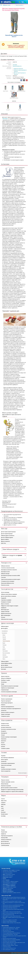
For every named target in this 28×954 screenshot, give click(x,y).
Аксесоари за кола (5, 571)
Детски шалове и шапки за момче (9, 787)
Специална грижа (5, 716)
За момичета (5, 631)
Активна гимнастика (6, 727)
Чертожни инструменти (7, 835)
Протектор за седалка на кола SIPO (10, 919)
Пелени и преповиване (6, 699)
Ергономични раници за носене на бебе (10, 575)
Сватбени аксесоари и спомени (8, 769)
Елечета (4, 655)
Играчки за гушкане (6, 785)
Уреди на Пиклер (5, 611)
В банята (3, 704)
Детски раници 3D (5, 843)
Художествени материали (8, 875)
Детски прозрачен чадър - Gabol (9, 943)
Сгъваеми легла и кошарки (7, 581)
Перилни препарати (6, 701)
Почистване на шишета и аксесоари (9, 686)
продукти (7, 877)
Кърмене (3, 755)
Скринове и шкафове (6, 600)
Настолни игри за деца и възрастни (10, 871)
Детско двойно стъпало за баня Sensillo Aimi (12, 916)
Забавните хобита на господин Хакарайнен (11, 939)
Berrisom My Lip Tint (7, 930)
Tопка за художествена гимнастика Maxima (11, 933)
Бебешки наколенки (18, 68)
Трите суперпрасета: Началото (9, 949)
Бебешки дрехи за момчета (7, 535)
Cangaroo (3, 802)
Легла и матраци (5, 592)
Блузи (4, 643)
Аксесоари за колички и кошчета (9, 569)
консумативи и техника (9, 874)
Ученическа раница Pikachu (8, 931)
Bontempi (3, 812)
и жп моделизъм (9, 884)
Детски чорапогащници (6, 533)
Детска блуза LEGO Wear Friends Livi (10, 907)
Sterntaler (15, 64)
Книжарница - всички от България (11, 870)
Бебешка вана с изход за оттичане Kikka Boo (12, 911)
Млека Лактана (4, 783)
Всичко (9, 885)
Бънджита (3, 731)
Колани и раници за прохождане (9, 737)
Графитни (3, 833)
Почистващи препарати (7, 702)
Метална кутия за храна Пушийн (9, 938)
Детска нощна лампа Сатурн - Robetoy (10, 928)
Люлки (2, 742)
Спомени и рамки (5, 748)
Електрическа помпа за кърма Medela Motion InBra (13, 905)
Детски (6, 880)
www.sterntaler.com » (17, 66)
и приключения (8, 888)
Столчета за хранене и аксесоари (9, 691)
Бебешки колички (5, 566)
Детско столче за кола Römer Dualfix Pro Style (12, 901)
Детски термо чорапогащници (8, 531)
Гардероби (3, 598)
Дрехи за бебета (5, 539)
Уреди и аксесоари (5, 714)
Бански (4, 637)
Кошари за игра (5, 723)
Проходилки (4, 733)
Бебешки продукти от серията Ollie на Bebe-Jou (12, 791)
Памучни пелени (5, 780)
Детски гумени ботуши (6, 667)
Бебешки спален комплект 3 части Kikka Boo (12, 922)
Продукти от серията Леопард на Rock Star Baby (12, 789)
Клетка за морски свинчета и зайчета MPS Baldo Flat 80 (14, 942)
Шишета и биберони (6, 678)
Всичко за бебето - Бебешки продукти (10, 881)
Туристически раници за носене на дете (10, 579)
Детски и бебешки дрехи (7, 537)
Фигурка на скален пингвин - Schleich (10, 945)
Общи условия (14, 953)
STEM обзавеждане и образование (10, 882)
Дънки (4, 649)
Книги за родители (5, 771)
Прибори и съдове (5, 680)
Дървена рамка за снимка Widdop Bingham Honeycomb (14, 897)
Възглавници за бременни (7, 757)
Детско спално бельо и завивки (8, 596)
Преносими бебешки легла (7, 583)
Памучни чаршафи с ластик (7, 782)
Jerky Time (3, 543)
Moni (2, 806)
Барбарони (3, 607)
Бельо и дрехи (4, 759)
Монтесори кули (5, 609)
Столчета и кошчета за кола (7, 567)
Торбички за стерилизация (7, 688)
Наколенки (3, 738)
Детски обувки (4, 665)
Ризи (4, 647)
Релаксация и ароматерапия (8, 763)
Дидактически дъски (6, 613)
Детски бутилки (5, 841)
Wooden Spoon (4, 814)
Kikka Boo (3, 804)
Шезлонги (3, 740)
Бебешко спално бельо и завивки (9, 594)
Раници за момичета (6, 839)
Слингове (3, 577)
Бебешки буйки (5, 661)
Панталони (5, 651)
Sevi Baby (3, 816)
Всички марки (23, 818)
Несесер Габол (4, 837)
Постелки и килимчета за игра (8, 729)
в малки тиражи (9, 887)
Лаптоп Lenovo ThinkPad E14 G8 (9, 948)
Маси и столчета (5, 603)
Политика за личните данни (22, 953)
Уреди (2, 684)
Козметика (3, 710)
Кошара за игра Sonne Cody (8, 914)
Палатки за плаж (5, 585)
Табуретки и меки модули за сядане (9, 605)
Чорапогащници (19, 5)
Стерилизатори (5, 689)
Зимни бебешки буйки (6, 663)
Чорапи (4, 639)
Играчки (3, 744)
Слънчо (3, 798)
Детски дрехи (4, 628)
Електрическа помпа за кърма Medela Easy (11, 906)
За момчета (4, 633)
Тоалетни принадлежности (7, 706)
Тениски (4, 645)
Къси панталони (6, 653)
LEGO (2, 808)
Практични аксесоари (6, 765)
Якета (4, 659)
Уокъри (3, 735)
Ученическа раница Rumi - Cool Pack (10, 934)
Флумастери (4, 832)
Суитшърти (5, 657)
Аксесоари (3, 669)
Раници (3, 830)
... (11, 5)
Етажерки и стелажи (6, 602)
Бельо (4, 635)
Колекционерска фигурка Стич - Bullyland (11, 927)
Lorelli (2, 810)
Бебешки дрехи (5, 626)
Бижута (3, 767)
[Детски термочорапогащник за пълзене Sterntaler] (14, 22)
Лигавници (4, 682)
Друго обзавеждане (5, 615)
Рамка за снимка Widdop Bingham (9, 921)
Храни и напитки (5, 676)
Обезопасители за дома (6, 619)
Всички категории (22, 773)
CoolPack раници (5, 845)
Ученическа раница (7, 946)
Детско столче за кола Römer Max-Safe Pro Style (12, 913)
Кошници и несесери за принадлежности (11, 708)
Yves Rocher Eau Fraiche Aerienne (9, 941)
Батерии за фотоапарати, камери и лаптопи (11, 892)
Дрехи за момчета (5, 541)
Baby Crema (3, 800)
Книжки (3, 746)
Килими (3, 617)
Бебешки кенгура (5, 573)
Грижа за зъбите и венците (7, 712)
